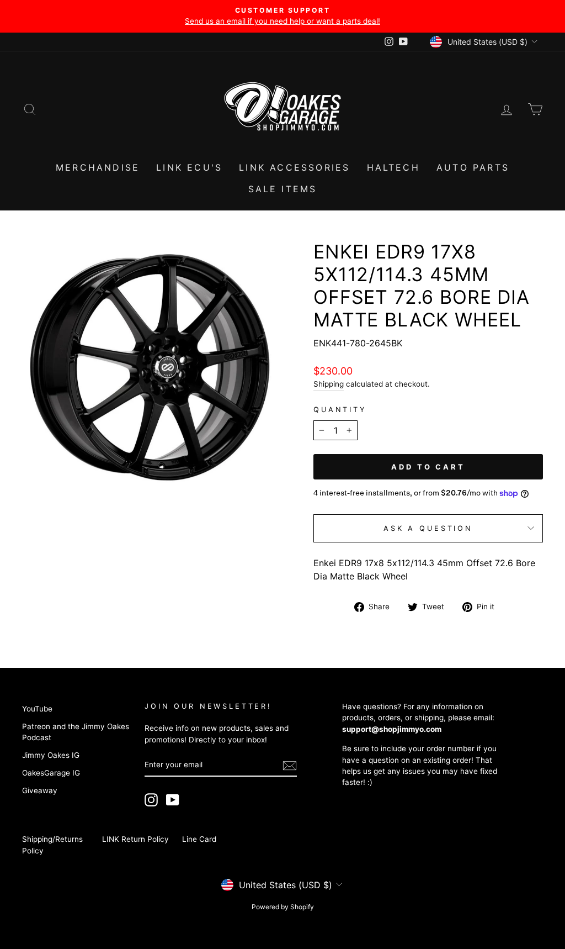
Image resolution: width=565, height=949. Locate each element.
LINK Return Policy (135, 839)
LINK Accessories (294, 167)
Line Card (199, 839)
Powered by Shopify (283, 907)
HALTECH (393, 167)
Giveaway (39, 790)
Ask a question (428, 528)
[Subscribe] (289, 765)
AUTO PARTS (472, 167)
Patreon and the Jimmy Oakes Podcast (75, 732)
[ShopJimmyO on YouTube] (172, 799)
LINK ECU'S (189, 167)
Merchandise (98, 167)
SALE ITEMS (282, 188)
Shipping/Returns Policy (52, 845)
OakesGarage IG (51, 772)
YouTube (37, 708)
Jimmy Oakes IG (50, 755)
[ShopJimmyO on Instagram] (151, 799)
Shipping (328, 383)
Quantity (340, 409)
